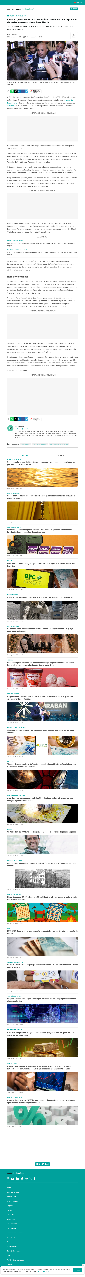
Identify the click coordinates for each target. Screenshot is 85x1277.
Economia (10, 1215)
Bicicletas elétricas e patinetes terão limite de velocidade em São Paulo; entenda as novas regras (41, 244)
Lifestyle (10, 1264)
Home (9, 1187)
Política (10, 1210)
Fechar (78, 1270)
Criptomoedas (12, 1201)
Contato (10, 1255)
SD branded (11, 1237)
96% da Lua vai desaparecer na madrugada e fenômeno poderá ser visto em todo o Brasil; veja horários (42, 253)
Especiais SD (11, 1228)
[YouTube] (12, 1178)
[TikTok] (22, 1178)
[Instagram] (8, 1178)
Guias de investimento (15, 1233)
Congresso (25, 444)
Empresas (10, 1206)
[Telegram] (26, 1178)
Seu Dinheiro (12, 35)
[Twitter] (30, 1178)
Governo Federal (40, 444)
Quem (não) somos (14, 1251)
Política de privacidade (15, 1260)
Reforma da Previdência (59, 444)
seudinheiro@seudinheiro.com (24, 429)
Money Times (12, 1246)
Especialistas (12, 1224)
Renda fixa (11, 1219)
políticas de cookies (43, 1271)
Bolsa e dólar (11, 1196)
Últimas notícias (13, 1192)
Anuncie (10, 1242)
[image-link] (42, 477)
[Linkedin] (17, 1178)
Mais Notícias (42, 1164)
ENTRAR (74, 9)
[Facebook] (34, 1178)
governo (10, 106)
